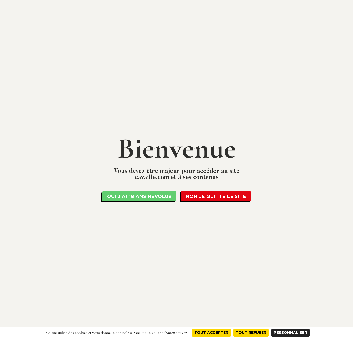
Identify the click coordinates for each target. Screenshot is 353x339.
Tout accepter (211, 332)
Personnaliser (290, 332)
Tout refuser (251, 332)
